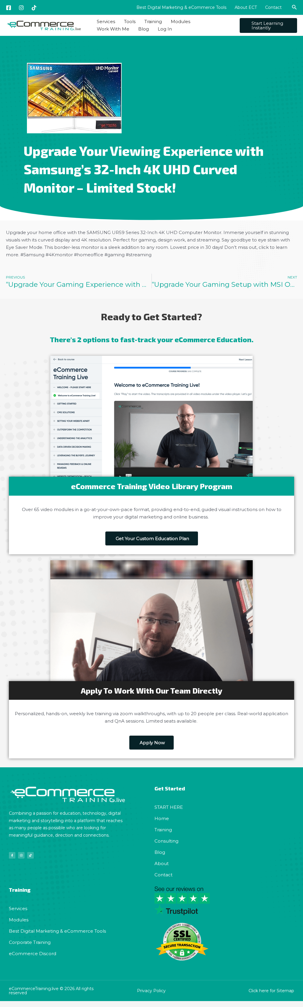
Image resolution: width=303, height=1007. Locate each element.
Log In (165, 29)
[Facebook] (8, 7)
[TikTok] (34, 7)
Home (161, 818)
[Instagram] (21, 7)
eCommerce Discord (32, 953)
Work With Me (113, 29)
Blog (143, 29)
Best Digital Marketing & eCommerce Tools (181, 7)
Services (106, 21)
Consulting (166, 841)
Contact (273, 7)
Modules (180, 21)
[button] (294, 7)
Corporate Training (30, 942)
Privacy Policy (151, 990)
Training (153, 21)
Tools (130, 21)
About (161, 863)
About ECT (246, 7)
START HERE (168, 807)
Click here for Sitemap (271, 990)
